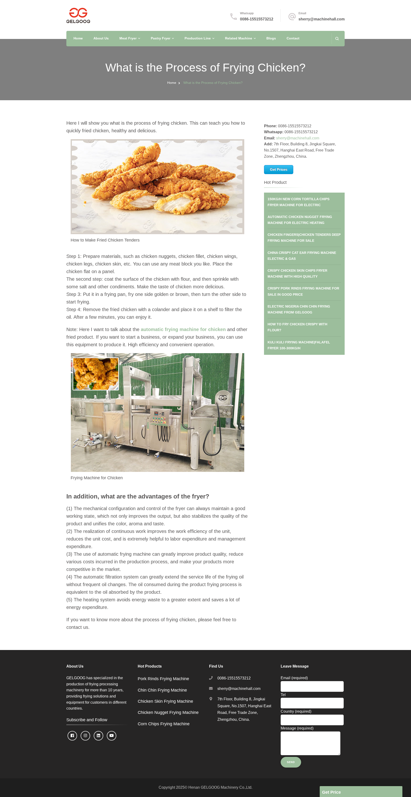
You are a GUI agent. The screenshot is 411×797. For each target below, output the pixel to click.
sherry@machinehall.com (321, 19)
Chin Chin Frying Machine (162, 690)
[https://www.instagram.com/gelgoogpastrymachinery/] (85, 735)
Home (78, 38)
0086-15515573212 (256, 19)
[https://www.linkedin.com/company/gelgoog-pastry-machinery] (98, 735)
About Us (101, 38)
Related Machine (238, 38)
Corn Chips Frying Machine (164, 723)
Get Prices (278, 169)
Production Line (198, 38)
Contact (293, 38)
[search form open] (337, 38)
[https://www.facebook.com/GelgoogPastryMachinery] (72, 735)
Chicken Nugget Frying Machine (168, 712)
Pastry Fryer (160, 38)
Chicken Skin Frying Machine (165, 701)
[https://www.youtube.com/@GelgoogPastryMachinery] (111, 735)
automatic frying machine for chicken (183, 329)
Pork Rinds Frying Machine (163, 678)
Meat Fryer (128, 38)
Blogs (271, 38)
